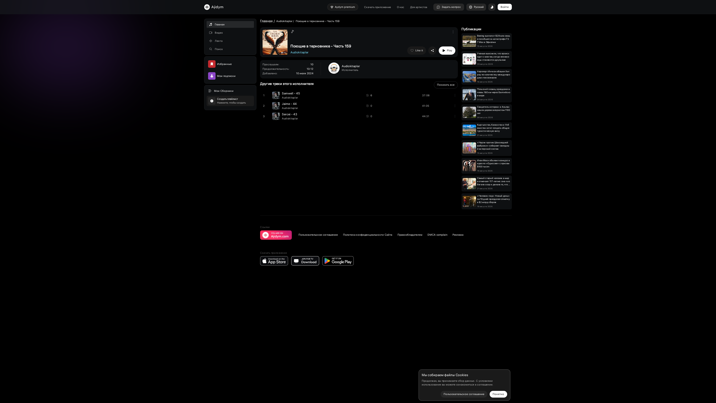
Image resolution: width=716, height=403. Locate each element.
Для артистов (418, 7)
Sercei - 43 (289, 114)
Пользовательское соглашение (318, 234)
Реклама (458, 234)
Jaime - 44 (289, 104)
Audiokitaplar (284, 21)
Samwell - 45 (291, 93)
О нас (400, 7)
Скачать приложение (377, 7)
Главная (266, 21)
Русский (479, 6)
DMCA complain (437, 234)
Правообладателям (410, 234)
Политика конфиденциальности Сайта (367, 234)
